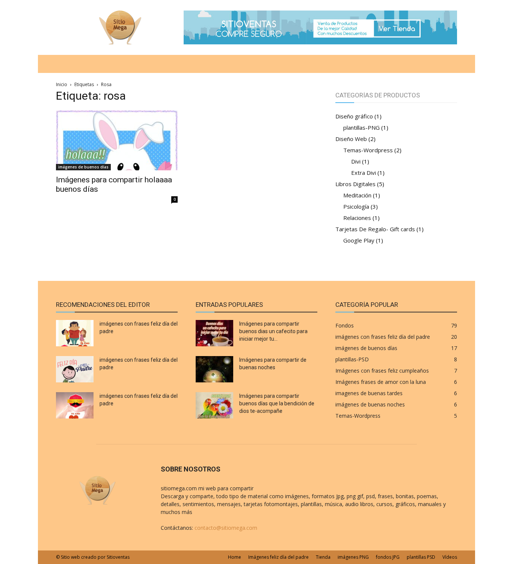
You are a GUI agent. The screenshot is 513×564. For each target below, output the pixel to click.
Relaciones (357, 217)
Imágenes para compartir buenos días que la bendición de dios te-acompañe (276, 403)
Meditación (357, 195)
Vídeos (449, 557)
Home (234, 557)
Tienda (323, 557)
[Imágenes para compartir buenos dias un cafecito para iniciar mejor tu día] (214, 333)
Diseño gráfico (354, 116)
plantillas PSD (421, 557)
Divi (356, 161)
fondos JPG (388, 557)
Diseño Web (351, 139)
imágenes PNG (353, 557)
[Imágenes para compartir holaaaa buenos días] (117, 140)
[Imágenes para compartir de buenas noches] (214, 369)
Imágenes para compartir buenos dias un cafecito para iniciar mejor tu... (273, 331)
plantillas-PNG (361, 127)
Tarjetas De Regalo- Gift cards (375, 229)
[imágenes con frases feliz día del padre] (75, 333)
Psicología (356, 206)
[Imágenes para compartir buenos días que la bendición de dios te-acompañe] (214, 405)
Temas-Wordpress (368, 150)
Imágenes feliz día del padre (278, 557)
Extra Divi (363, 172)
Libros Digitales (355, 184)
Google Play (358, 240)
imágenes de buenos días (83, 167)
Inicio (61, 84)
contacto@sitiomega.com (226, 527)
